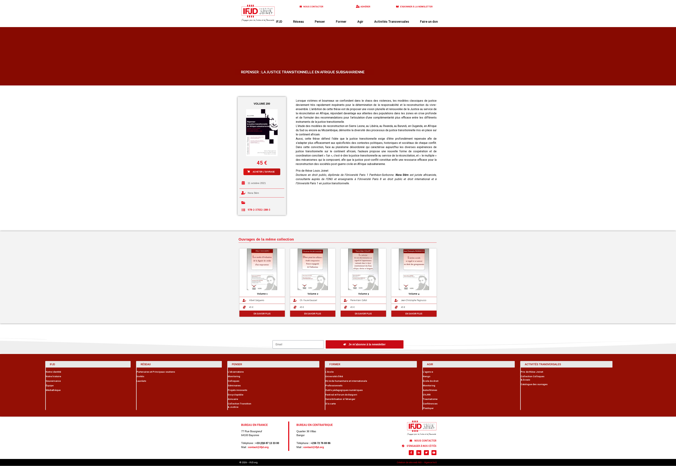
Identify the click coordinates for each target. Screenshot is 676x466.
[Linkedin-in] (418, 452)
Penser (320, 21)
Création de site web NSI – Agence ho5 (417, 462)
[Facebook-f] (411, 452)
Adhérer (365, 6)
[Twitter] (426, 452)
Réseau (298, 21)
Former (341, 21)
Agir (360, 21)
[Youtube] (433, 452)
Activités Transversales (391, 21)
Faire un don (429, 21)
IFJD (279, 21)
